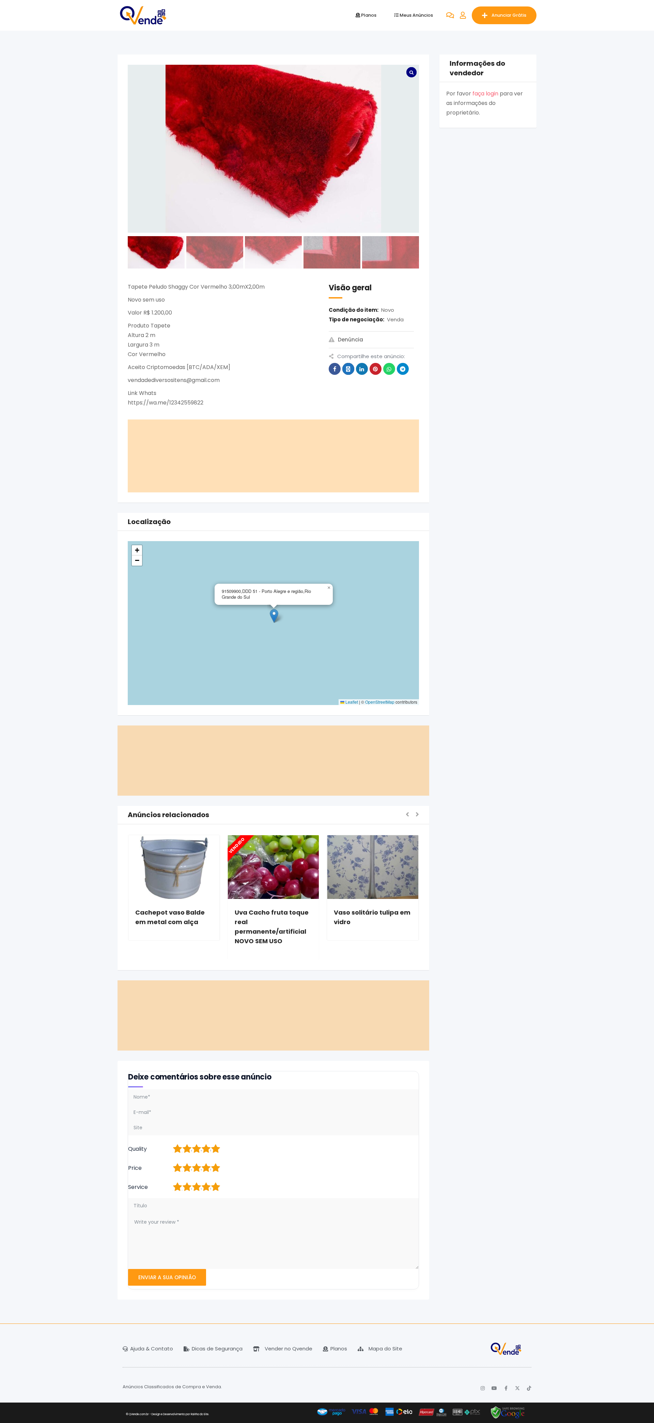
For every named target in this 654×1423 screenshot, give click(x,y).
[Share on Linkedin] (362, 369)
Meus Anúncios (416, 15)
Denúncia (350, 339)
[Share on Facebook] (335, 369)
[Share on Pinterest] (376, 369)
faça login (485, 93)
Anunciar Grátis (509, 15)
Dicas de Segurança (217, 1348)
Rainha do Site (199, 1414)
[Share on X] (348, 369)
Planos (368, 15)
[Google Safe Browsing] (508, 1412)
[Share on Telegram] (403, 369)
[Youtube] (494, 1388)
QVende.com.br (139, 1414)
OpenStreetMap (379, 702)
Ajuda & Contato (151, 1348)
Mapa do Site (385, 1348)
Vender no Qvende (288, 1348)
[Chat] (450, 15)
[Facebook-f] (505, 1388)
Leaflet (351, 702)
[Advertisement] (273, 455)
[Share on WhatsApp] (389, 369)
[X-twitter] (517, 1388)
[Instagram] (482, 1388)
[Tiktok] (529, 1388)
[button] (329, 588)
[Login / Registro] (463, 15)
